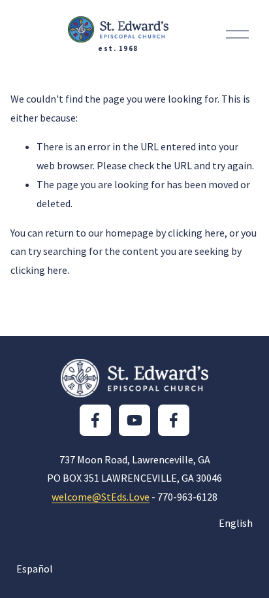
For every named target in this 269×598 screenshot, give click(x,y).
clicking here (196, 232)
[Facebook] (95, 420)
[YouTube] (134, 420)
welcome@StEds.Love (101, 496)
